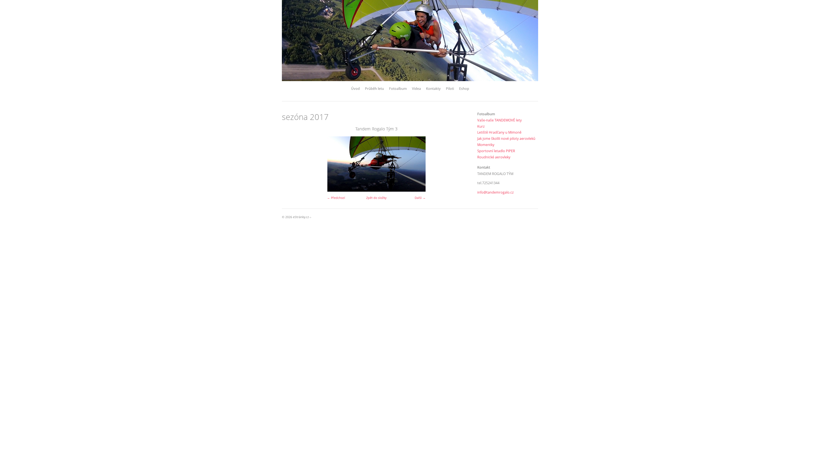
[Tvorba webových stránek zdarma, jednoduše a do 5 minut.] (310, 217)
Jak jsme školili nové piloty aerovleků (506, 138)
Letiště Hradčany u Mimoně (499, 132)
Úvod (355, 88)
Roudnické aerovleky (493, 157)
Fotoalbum (398, 88)
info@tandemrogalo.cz (495, 192)
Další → (420, 198)
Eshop (464, 88)
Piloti (450, 88)
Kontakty (433, 88)
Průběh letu (374, 88)
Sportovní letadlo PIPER (496, 151)
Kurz (481, 126)
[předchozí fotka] (289, 164)
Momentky (485, 144)
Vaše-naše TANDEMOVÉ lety (499, 120)
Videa (416, 88)
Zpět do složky (376, 198)
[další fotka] (464, 164)
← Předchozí (336, 198)
